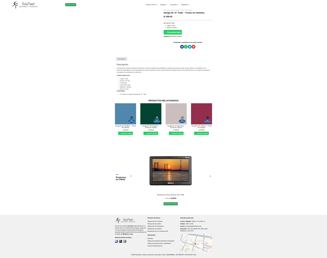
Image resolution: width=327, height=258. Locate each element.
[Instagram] (120, 241)
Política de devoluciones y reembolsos (159, 243)
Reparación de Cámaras (155, 221)
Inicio (165, 10)
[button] (173, 32)
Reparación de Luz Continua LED (158, 231)
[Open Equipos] (166, 5)
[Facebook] (116, 241)
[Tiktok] (124, 241)
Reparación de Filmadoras (156, 226)
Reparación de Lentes (154, 224)
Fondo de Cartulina (170, 10)
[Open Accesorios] (177, 5)
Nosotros (150, 238)
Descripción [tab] (121, 59)
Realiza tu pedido (126, 133)
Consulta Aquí (174, 32)
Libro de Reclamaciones (155, 246)
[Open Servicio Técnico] (157, 5)
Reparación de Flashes (155, 228)
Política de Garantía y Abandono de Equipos (161, 241)
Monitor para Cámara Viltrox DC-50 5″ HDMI (170, 195)
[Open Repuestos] (189, 5)
